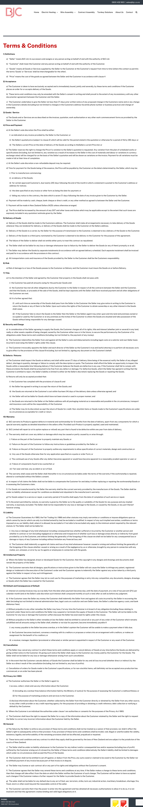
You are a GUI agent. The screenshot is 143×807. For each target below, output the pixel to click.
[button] (136, 12)
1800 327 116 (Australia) (10, 804)
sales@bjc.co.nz (133, 2)
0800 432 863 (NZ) (8, 802)
